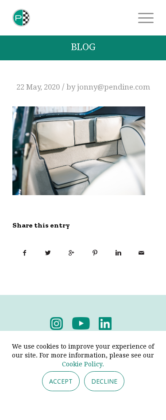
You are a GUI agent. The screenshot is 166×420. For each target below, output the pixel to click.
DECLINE (104, 381)
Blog (83, 47)
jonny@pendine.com (113, 86)
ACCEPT (61, 381)
